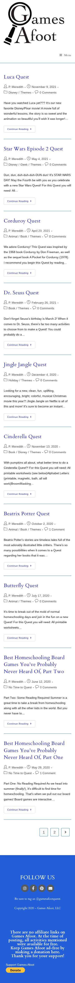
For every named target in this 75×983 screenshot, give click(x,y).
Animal (13, 236)
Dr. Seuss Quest (21, 292)
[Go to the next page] (65, 832)
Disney (13, 92)
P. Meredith (16, 87)
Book (23, 236)
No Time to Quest (20, 687)
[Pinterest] (42, 888)
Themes (25, 92)
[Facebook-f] (33, 888)
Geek (24, 164)
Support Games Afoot (20, 964)
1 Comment (57, 529)
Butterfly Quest (21, 585)
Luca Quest (16, 77)
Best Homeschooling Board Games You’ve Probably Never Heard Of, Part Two (34, 664)
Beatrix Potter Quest (27, 513)
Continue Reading (18, 129)
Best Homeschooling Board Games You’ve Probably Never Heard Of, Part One (34, 750)
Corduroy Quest (22, 220)
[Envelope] (50, 888)
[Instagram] (25, 888)
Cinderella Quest (23, 436)
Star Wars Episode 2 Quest (33, 148)
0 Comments (48, 92)
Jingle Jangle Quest (25, 364)
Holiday (13, 380)
